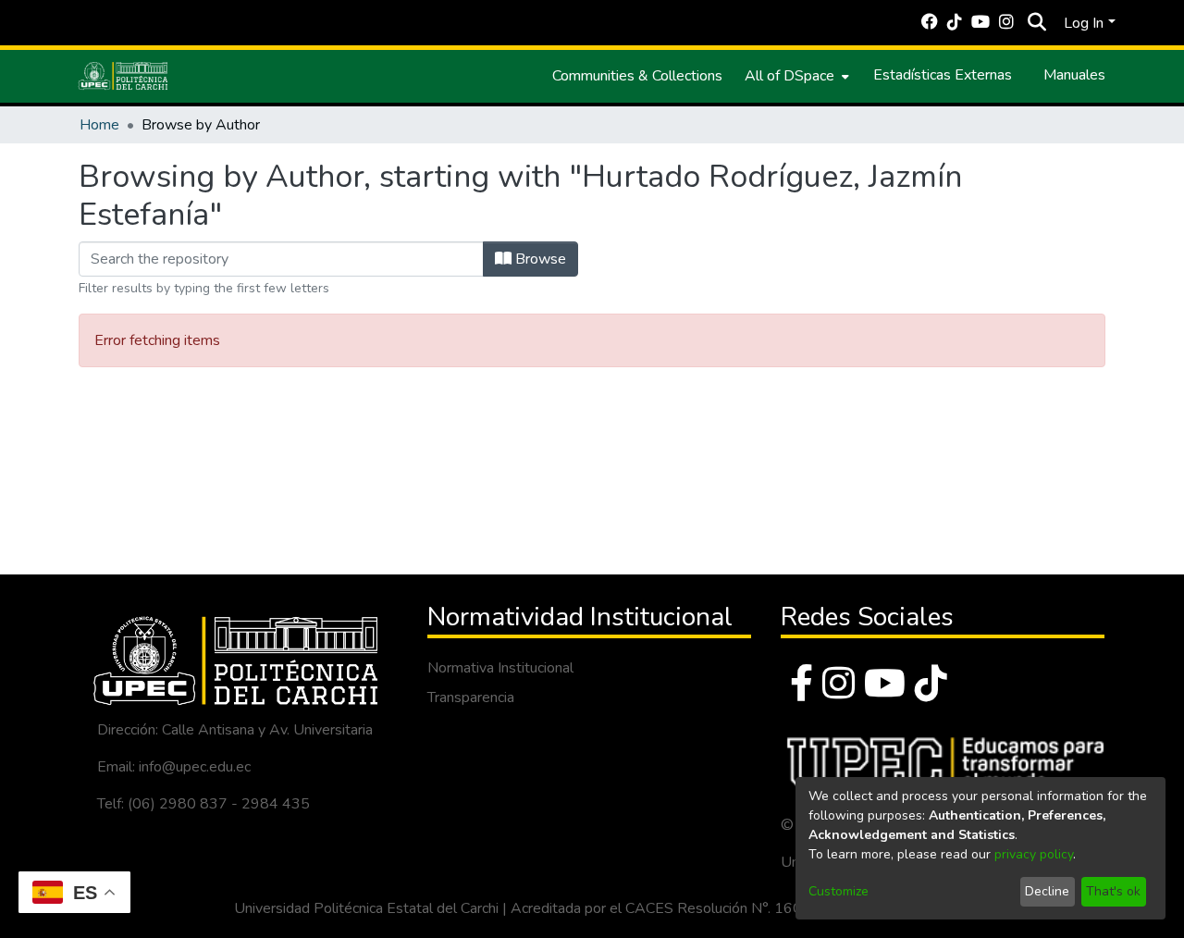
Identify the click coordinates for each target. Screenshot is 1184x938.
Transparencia (470, 697)
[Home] (123, 75)
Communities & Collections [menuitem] (637, 76)
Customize (838, 891)
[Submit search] (1036, 23)
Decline (1047, 891)
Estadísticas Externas (942, 75)
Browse (539, 259)
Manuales (1074, 75)
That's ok (1113, 891)
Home (99, 125)
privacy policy (1033, 854)
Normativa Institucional (500, 668)
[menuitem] (795, 75)
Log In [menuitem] (1084, 23)
